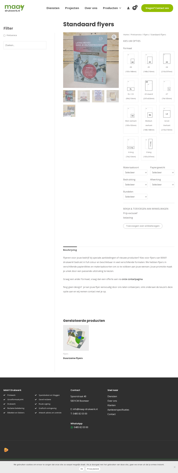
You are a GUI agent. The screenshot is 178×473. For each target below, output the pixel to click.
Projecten (72, 8)
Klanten (111, 405)
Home (126, 34)
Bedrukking (129, 179)
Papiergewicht (157, 167)
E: (84, 409)
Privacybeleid (93, 469)
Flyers (146, 34)
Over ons (91, 8)
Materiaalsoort (131, 167)
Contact (111, 414)
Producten (110, 8)
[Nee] (174, 467)
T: (79, 413)
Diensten (53, 8)
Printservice (136, 34)
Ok (82, 469)
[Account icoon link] (128, 8)
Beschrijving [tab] (70, 249)
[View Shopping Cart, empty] (135, 8)
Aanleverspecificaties (118, 409)
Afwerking (155, 179)
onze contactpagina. (132, 279)
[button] (157, 8)
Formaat (127, 48)
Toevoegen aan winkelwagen (143, 226)
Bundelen (128, 191)
